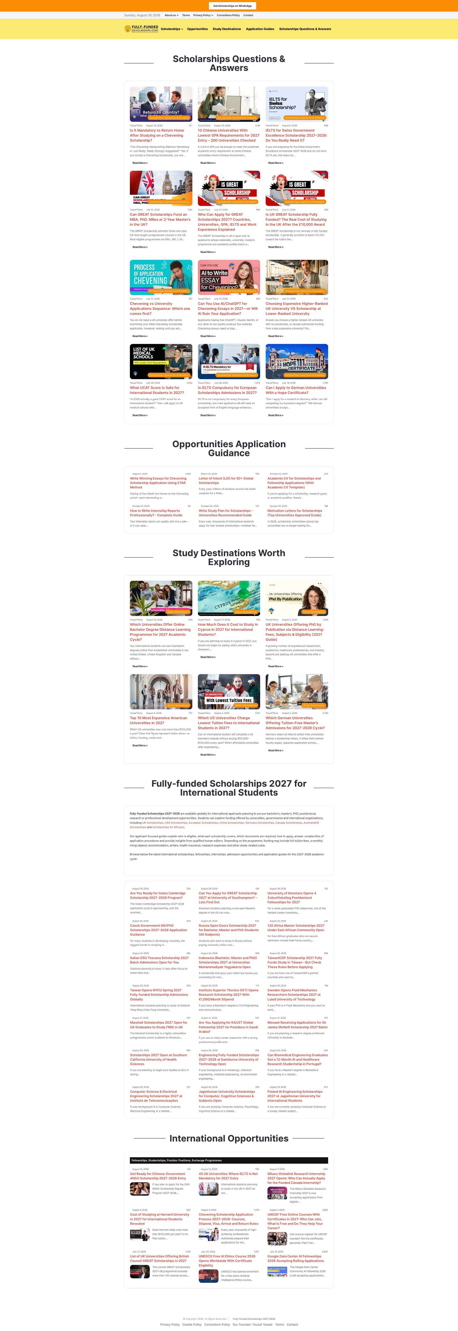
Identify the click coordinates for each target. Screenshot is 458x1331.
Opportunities (197, 29)
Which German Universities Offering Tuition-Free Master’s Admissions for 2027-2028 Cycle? (295, 723)
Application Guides (260, 29)
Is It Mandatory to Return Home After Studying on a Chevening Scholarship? (157, 135)
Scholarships (170, 29)
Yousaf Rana (136, 125)
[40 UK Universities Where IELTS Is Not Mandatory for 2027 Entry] (208, 1189)
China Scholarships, (232, 822)
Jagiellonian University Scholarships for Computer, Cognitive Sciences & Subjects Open (227, 1096)
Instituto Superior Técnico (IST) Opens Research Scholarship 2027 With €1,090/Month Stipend (229, 994)
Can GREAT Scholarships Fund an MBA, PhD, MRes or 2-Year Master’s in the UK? (160, 219)
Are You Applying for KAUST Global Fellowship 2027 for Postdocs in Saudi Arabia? (228, 1027)
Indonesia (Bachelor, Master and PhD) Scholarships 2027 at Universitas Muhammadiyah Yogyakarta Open (228, 962)
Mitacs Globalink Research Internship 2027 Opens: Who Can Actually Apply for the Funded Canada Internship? (296, 1178)
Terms (186, 15)
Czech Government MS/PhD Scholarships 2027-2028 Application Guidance (158, 930)
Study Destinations (227, 29)
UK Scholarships (152, 822)
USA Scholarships (176, 822)
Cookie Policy (192, 1324)
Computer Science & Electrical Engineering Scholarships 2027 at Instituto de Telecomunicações (156, 1096)
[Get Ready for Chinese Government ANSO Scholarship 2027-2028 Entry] (140, 1189)
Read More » (140, 162)
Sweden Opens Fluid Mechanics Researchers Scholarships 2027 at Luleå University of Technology (294, 994)
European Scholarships (203, 822)
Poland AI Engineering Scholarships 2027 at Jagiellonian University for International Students (295, 1096)
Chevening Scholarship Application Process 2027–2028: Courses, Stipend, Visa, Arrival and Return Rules (228, 1219)
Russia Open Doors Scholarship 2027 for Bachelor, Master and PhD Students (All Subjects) (229, 930)
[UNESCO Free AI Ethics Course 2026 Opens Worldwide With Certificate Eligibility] (208, 1276)
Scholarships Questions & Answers (305, 29)
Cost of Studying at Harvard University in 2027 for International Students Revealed (159, 1219)
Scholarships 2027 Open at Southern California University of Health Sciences (158, 1059)
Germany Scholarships (259, 822)
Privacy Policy (202, 15)
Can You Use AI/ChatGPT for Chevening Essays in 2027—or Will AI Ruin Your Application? (228, 308)
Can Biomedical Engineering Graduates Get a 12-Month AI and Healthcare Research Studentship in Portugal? (297, 1059)
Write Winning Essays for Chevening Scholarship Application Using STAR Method (158, 482)
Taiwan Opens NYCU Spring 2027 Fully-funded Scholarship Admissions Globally (159, 994)
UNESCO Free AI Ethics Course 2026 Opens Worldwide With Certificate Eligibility (227, 1260)
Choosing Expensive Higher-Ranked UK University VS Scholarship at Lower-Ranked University (297, 308)
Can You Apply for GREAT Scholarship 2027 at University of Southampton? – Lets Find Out (228, 897)
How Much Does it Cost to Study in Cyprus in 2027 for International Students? (228, 629)
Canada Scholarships (289, 822)
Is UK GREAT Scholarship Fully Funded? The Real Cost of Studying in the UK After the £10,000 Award (296, 219)
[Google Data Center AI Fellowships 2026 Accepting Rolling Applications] (277, 1271)
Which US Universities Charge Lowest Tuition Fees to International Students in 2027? (229, 723)
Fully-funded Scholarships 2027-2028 (254, 1318)
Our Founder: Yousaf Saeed (252, 1324)
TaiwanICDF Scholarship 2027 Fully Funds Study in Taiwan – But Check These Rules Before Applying (294, 962)
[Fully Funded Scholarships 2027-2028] (141, 29)
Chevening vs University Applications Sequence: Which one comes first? (160, 308)
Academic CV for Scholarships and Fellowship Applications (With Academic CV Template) (294, 482)
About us (170, 15)
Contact (248, 15)
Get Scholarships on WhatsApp (232, 5)
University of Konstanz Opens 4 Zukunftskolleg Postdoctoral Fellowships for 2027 (291, 897)
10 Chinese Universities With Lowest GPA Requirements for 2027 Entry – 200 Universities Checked (228, 135)
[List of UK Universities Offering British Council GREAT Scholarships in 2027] (140, 1271)
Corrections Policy (228, 15)
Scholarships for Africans (168, 827)
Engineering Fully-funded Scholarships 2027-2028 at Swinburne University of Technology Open (229, 1059)
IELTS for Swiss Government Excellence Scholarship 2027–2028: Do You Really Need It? (296, 135)
